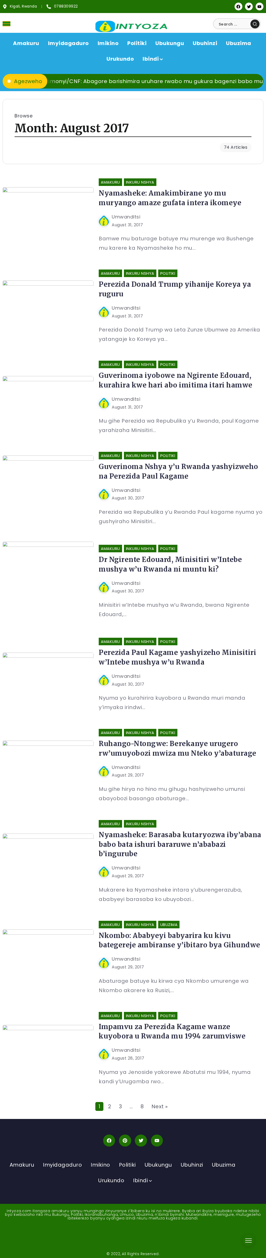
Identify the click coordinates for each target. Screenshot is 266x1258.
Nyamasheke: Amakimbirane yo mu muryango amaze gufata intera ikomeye (170, 198)
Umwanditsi (126, 217)
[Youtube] (259, 6)
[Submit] (255, 24)
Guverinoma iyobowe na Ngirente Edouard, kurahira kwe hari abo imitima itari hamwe (175, 380)
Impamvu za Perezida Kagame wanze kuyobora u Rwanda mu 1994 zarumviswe (172, 1031)
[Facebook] (238, 6)
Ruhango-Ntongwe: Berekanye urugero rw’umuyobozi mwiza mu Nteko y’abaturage (177, 748)
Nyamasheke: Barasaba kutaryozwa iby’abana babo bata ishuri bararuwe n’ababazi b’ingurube (180, 844)
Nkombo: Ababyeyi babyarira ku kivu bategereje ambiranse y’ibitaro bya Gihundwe (179, 940)
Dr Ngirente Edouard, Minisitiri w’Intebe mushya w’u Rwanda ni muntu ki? (170, 564)
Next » (159, 1106)
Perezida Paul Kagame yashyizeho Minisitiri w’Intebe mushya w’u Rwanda (177, 657)
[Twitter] (249, 6)
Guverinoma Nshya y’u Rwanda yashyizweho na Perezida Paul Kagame (178, 471)
